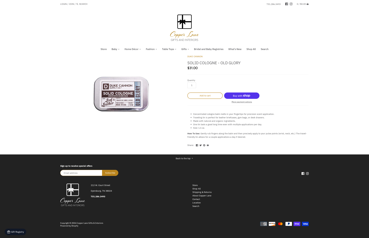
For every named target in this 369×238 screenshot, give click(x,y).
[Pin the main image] (204, 144)
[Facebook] (286, 4)
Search (195, 206)
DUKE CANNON (195, 56)
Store (195, 185)
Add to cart (205, 95)
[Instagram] (291, 4)
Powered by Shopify (69, 225)
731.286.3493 (274, 4)
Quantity (191, 80)
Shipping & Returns (202, 192)
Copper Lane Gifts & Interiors (90, 223)
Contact (196, 199)
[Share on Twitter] (200, 144)
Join (71, 4)
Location (196, 202)
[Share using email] (208, 144)
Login (63, 4)
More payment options (242, 102)
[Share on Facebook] (197, 144)
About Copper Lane (201, 195)
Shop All (196, 188)
